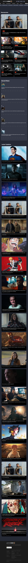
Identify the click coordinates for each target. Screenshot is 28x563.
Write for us (8, 556)
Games (4, 3)
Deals (17, 3)
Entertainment (8, 3)
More (21, 3)
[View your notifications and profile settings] (21, 1)
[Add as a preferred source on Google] (9, 547)
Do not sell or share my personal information (14, 557)
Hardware (13, 3)
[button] (23, 1)
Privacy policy (18, 550)
